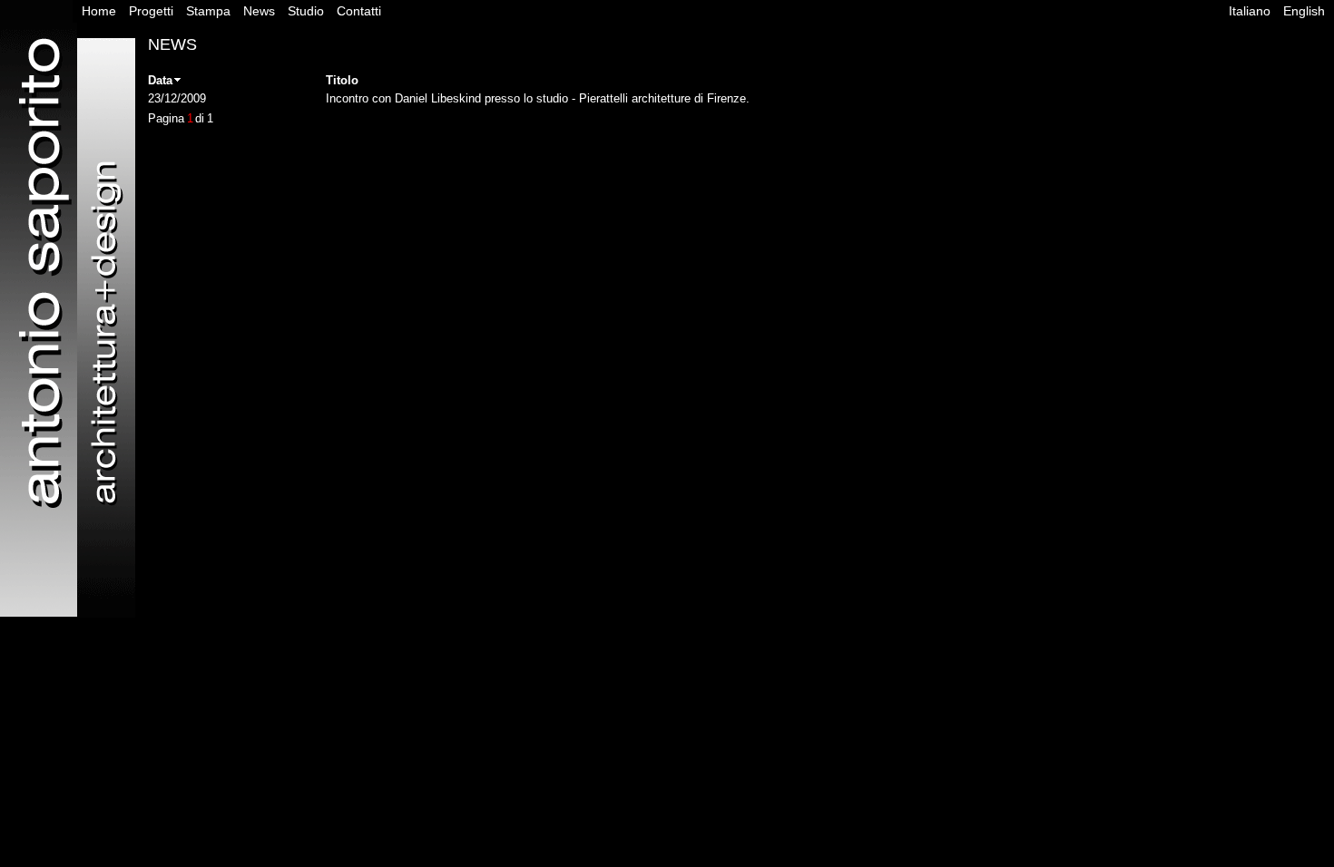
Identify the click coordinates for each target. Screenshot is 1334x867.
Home (99, 11)
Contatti (359, 11)
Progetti (151, 11)
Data (160, 80)
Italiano (1249, 11)
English (1304, 11)
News (259, 11)
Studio (306, 11)
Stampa (208, 11)
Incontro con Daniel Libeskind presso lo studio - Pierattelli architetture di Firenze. (538, 98)
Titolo (342, 80)
